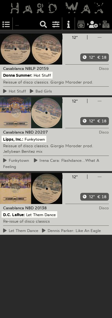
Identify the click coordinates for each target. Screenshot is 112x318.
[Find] (43, 23)
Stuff (16, 91)
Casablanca (13, 68)
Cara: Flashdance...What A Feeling (51, 163)
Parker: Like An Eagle (73, 230)
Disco (104, 68)
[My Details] (93, 23)
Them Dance (22, 230)
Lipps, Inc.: (13, 138)
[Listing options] (56, 23)
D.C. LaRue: (14, 214)
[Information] (68, 23)
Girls (43, 91)
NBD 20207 (36, 131)
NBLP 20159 (37, 68)
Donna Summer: (17, 75)
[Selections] (6, 23)
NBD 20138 (36, 207)
